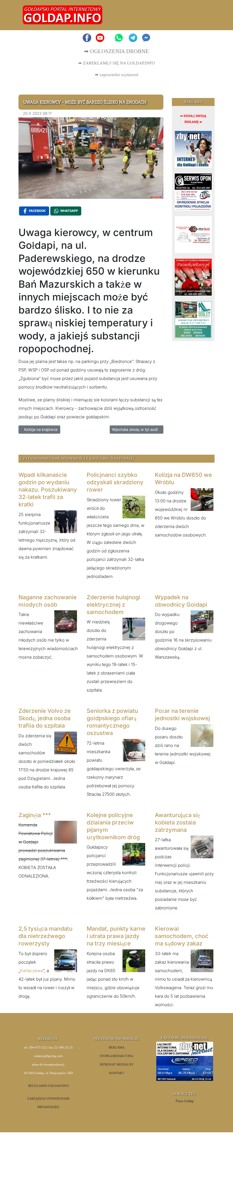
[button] (203, 15)
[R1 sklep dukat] (193, 319)
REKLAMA (116, 1047)
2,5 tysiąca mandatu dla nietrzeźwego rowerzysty (45, 936)
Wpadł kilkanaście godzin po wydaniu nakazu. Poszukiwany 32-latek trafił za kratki (47, 489)
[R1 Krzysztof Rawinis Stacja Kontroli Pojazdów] (193, 191)
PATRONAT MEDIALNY (117, 1064)
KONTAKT (116, 1073)
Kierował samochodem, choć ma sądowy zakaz (182, 936)
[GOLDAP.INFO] (62, 14)
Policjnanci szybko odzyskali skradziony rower (115, 482)
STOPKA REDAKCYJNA (116, 1056)
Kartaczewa (31, 970)
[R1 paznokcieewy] (193, 276)
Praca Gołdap (185, 1101)
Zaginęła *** (34, 815)
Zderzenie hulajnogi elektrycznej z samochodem (113, 604)
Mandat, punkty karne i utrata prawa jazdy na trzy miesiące (116, 936)
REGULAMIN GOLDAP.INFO (48, 1085)
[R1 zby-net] (193, 149)
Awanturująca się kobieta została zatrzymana (177, 822)
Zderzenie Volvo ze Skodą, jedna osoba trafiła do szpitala (44, 718)
